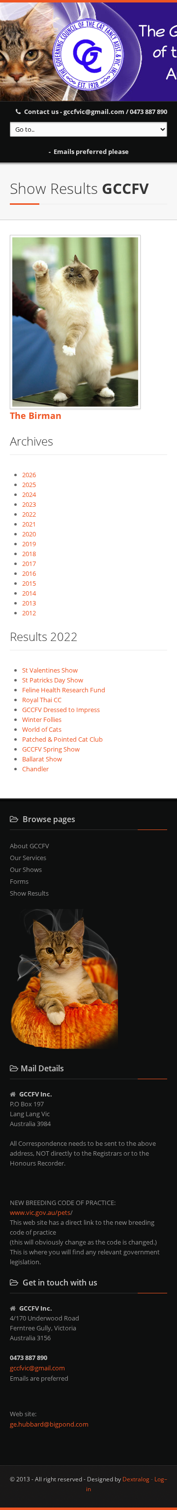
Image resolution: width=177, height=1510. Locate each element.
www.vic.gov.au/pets (40, 1212)
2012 (29, 612)
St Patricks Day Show (52, 680)
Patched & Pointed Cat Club (62, 739)
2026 (29, 474)
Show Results (29, 893)
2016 (29, 573)
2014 (29, 593)
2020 (29, 533)
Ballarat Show (42, 759)
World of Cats (41, 729)
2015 (29, 583)
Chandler (35, 768)
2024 (29, 494)
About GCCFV (29, 845)
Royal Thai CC (41, 699)
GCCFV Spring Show (51, 749)
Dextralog (135, 1479)
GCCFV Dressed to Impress (61, 709)
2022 (29, 514)
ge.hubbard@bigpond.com (49, 1424)
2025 (29, 484)
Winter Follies (41, 719)
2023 (29, 504)
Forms (19, 881)
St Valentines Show (50, 670)
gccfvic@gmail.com (37, 1367)
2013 (29, 603)
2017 (29, 563)
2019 (29, 543)
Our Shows (26, 869)
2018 (29, 553)
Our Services (28, 857)
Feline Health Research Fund (63, 689)
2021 (29, 524)
